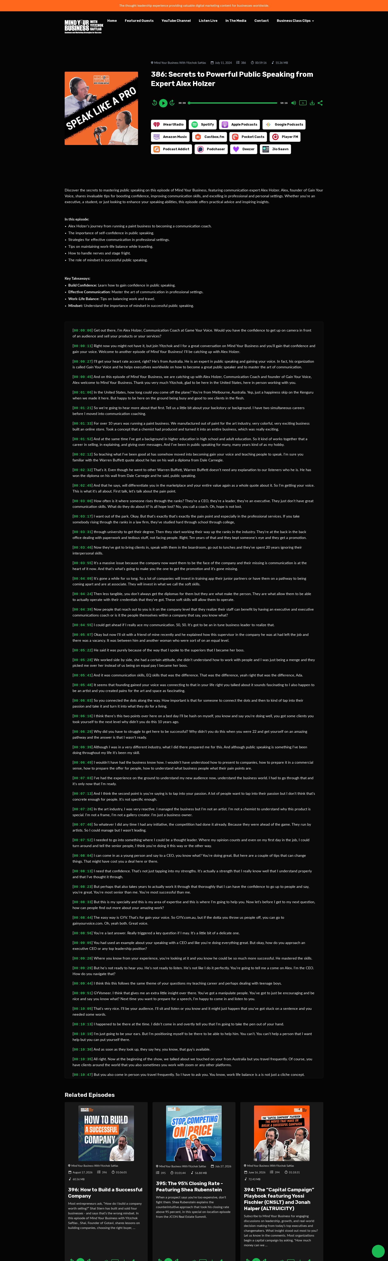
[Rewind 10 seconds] (154, 102)
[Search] (111, 32)
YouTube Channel (176, 21)
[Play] (163, 103)
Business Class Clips (294, 21)
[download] (312, 103)
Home (112, 21)
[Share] (320, 103)
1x (303, 103)
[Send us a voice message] (378, 1251)
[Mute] (294, 103)
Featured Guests (139, 21)
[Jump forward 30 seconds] (172, 102)
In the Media (236, 21)
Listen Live (208, 21)
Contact (261, 21)
